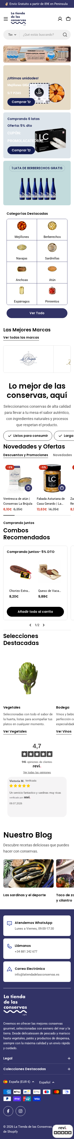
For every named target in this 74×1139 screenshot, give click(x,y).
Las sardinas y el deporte (24, 895)
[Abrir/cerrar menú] (5, 18)
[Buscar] (64, 34)
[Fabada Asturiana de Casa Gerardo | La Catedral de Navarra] (52, 478)
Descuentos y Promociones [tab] (25, 455)
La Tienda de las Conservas (33, 1127)
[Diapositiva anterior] (30, 625)
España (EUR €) (19, 1082)
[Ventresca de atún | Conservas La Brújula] (18, 478)
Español (44, 1082)
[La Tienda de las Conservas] (37, 54)
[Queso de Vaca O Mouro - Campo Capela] (50, 572)
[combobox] (37, 35)
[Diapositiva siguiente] (43, 625)
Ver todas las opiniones (37, 772)
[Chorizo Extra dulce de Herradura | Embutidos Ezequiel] (21, 572)
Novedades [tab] (62, 455)
